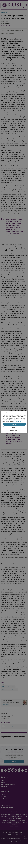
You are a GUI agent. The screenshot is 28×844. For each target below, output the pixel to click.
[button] (14, 430)
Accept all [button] (14, 424)
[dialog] (14, 422)
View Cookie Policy (17, 421)
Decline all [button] (14, 427)
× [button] (25, 412)
